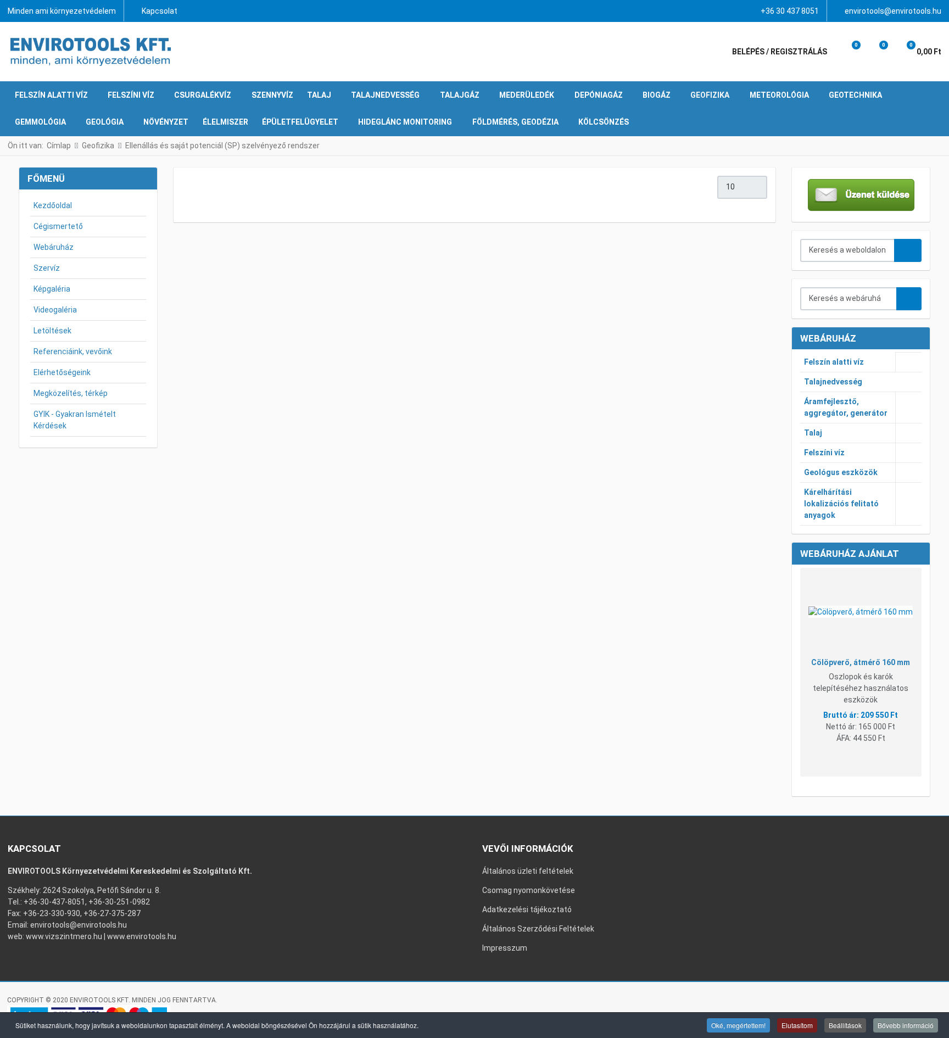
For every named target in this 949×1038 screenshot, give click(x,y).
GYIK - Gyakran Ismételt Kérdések (75, 420)
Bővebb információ (906, 1025)
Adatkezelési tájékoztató (527, 909)
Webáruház (54, 247)
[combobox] (848, 250)
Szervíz (47, 268)
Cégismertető (58, 226)
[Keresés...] (909, 298)
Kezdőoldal (53, 205)
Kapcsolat (159, 11)
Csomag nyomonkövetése (528, 890)
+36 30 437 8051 (790, 11)
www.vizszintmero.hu (64, 936)
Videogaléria (55, 309)
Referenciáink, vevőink (73, 351)
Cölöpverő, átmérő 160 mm (860, 662)
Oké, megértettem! (738, 1025)
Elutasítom (797, 1025)
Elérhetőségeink (62, 372)
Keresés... (908, 250)
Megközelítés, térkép (71, 393)
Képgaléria (52, 288)
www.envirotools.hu (141, 936)
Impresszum (504, 948)
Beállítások (845, 1025)
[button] (848, 51)
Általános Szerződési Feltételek (538, 928)
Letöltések (52, 330)
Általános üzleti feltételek (527, 871)
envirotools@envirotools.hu (893, 11)
